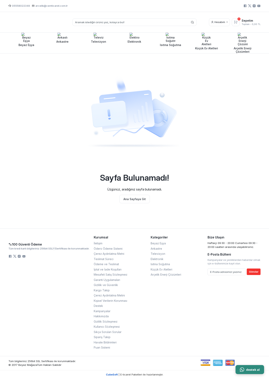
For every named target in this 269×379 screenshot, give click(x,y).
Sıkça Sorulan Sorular (108, 332)
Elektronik (157, 259)
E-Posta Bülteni (219, 254)
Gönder (253, 271)
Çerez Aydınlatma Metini (109, 295)
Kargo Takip (102, 290)
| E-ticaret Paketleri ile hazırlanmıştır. (134, 374)
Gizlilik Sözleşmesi (105, 321)
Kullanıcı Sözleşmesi (107, 326)
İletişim (98, 243)
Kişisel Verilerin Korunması (110, 300)
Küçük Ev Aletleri (161, 269)
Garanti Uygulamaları (107, 279)
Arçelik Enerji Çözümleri (166, 274)
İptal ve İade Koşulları (108, 269)
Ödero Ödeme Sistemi (108, 248)
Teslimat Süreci (103, 259)
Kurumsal (101, 237)
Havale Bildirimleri (105, 342)
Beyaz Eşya (158, 243)
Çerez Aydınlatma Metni (109, 253)
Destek (98, 305)
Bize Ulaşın (216, 237)
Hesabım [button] (220, 22)
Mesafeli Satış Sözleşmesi (110, 274)
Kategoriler (159, 237)
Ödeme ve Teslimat (106, 264)
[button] (26, 40)
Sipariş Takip (102, 337)
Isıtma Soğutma (160, 264)
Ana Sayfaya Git (134, 199)
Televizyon (158, 253)
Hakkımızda (101, 316)
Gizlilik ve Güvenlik (106, 285)
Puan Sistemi (102, 347)
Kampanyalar (102, 311)
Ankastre (156, 248)
